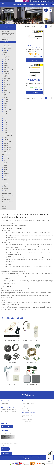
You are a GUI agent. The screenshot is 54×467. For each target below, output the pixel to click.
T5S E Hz (6, 179)
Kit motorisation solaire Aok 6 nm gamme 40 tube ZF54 (34, 84)
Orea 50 (5, 99)
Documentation (40, 4)
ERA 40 (5, 63)
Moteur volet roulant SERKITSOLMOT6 (34, 80)
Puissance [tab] (4, 206)
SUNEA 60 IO (7, 149)
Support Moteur (32, 362)
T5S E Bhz (6, 177)
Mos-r (4, 96)
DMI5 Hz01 (6, 59)
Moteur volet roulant (13, 22)
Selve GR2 (6, 145)
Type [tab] (5, 41)
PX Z (4, 118)
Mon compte (4, 403)
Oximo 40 (5, 103)
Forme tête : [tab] (7, 201)
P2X (4, 117)
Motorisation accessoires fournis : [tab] (8, 34)
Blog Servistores (26, 406)
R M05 (5, 130)
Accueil (14, 4)
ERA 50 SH (6, 67)
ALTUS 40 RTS (7, 45)
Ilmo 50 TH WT (7, 73)
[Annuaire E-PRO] (32, 463)
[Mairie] (18, 463)
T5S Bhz (5, 175)
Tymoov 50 (6, 185)
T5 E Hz (5, 167)
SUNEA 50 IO (7, 147)
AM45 (5, 54)
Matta (4, 88)
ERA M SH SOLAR (8, 69)
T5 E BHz (6, 166)
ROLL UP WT (6, 139)
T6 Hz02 (5, 183)
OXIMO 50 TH (7, 109)
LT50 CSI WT (6, 80)
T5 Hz (5, 169)
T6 (4, 181)
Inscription (7, 453)
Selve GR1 (6, 143)
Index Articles (15, 457)
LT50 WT (5, 82)
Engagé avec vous (27, 419)
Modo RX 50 (6, 92)
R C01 (5, 120)
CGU (5, 457)
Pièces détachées (31, 4)
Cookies (28, 457)
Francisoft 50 (6, 71)
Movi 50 (5, 97)
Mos (4, 94)
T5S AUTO (6, 173)
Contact (47, 4)
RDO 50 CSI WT (7, 134)
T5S (4, 171)
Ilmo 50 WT (6, 75)
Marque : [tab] (5, 31)
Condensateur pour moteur (31, 340)
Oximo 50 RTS (7, 107)
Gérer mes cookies (34, 457)
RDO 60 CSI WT (7, 136)
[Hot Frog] (41, 463)
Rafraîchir (6, 449)
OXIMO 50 (6, 105)
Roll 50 (5, 137)
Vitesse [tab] (4, 208)
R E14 (5, 126)
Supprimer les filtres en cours (8, 27)
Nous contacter (5, 405)
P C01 (5, 111)
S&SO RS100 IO (7, 141)
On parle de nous (26, 421)
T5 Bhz (5, 164)
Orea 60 (5, 101)
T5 (4, 160)
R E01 (5, 122)
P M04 (5, 115)
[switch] (49, 461)
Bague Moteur (12, 362)
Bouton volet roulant (12, 384)
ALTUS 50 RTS (7, 47)
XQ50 (5, 190)
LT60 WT (5, 86)
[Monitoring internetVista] (11, 463)
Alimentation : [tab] (7, 204)
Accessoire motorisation (12, 340)
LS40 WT (5, 77)
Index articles (25, 410)
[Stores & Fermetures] (26, 463)
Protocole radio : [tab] (8, 196)
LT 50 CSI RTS (7, 78)
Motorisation (4, 22)
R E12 (5, 124)
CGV (2, 457)
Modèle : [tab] (6, 199)
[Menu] (52, 452)
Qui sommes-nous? (27, 415)
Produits (24, 4)
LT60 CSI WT (6, 84)
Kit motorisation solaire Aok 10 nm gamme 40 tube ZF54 (34, 50)
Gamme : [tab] (5, 39)
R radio (5, 132)
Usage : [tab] (7, 37)
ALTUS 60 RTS (7, 48)
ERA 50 (5, 65)
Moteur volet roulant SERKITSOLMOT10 (34, 46)
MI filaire (5, 90)
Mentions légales (22, 457)
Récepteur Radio (32, 384)
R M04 (5, 128)
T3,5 (4, 151)
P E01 (5, 113)
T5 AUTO (5, 162)
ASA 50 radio (6, 56)
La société (19, 4)
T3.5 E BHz (6, 156)
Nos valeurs (25, 417)
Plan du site (25, 409)
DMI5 (4, 58)
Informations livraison (28, 403)
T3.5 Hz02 (6, 158)
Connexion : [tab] (6, 193)
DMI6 (4, 61)
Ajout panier (34, 60)
